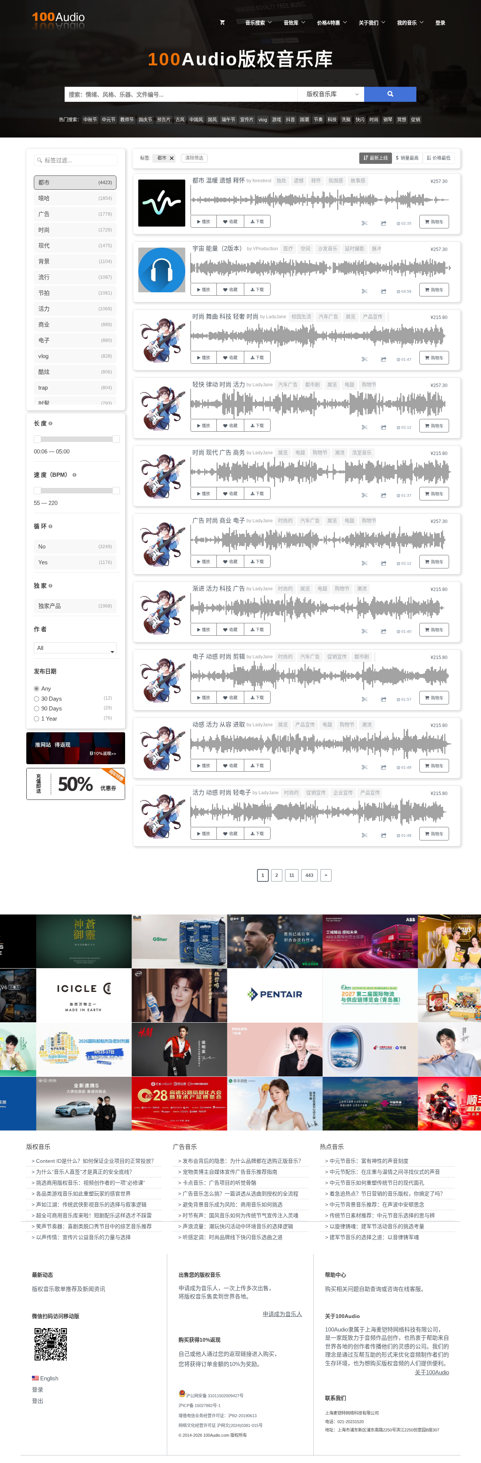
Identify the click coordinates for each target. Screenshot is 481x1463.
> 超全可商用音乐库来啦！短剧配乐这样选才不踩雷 (92, 1215)
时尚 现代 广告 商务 (218, 452)
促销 (415, 119)
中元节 (108, 119)
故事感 (358, 180)
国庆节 (145, 119)
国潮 (304, 119)
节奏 (318, 119)
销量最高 (410, 158)
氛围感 (335, 180)
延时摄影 (355, 248)
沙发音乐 (327, 248)
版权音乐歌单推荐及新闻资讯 (68, 1289)
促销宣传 (337, 656)
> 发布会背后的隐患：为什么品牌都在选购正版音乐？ (241, 1161)
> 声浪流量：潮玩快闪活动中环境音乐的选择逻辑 (235, 1226)
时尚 (373, 119)
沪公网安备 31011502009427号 (215, 1395)
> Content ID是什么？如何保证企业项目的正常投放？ (94, 1161)
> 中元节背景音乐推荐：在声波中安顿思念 (374, 1205)
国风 (212, 119)
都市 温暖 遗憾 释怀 (218, 180)
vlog (263, 119)
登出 (37, 1401)
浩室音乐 (362, 452)
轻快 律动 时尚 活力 (218, 384)
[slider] (37, 439)
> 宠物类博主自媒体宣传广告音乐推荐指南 (227, 1172)
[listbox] (330, 94)
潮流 (340, 452)
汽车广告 (328, 316)
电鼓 (349, 384)
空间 (305, 248)
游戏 (276, 119)
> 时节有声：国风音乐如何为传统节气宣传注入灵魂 (238, 1215)
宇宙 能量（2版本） (218, 248)
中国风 (196, 119)
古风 (180, 119)
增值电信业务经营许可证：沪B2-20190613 (217, 1415)
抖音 (290, 119)
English (48, 1378)
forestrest (262, 180)
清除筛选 (194, 158)
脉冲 (377, 248)
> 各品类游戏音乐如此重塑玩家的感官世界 (81, 1194)
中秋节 (90, 119)
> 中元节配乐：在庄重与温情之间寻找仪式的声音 (382, 1172)
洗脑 (346, 119)
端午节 (228, 119)
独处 (281, 180)
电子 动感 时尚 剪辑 (218, 656)
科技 (332, 119)
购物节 (369, 384)
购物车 (437, 222)
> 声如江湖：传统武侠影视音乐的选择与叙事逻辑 (89, 1205)
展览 (350, 316)
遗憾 (299, 180)
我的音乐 (407, 23)
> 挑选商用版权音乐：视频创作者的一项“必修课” (88, 1183)
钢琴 (387, 119)
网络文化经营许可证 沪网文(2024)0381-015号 (220, 1425)
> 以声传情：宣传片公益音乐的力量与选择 (81, 1237)
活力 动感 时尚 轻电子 (221, 792)
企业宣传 (343, 792)
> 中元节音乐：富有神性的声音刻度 (366, 1161)
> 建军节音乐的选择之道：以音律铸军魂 (372, 1237)
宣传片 (247, 119)
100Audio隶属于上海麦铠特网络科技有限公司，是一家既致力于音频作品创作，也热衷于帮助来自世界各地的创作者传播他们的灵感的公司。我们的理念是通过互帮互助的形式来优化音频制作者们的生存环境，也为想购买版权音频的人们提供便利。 (387, 1346)
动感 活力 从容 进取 (218, 724)
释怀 (316, 180)
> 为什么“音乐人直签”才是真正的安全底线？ (83, 1172)
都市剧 (312, 384)
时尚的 (285, 520)
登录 (440, 23)
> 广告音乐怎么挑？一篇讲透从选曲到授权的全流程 (238, 1194)
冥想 (401, 119)
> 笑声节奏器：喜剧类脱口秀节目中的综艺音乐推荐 (92, 1226)
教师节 (127, 119)
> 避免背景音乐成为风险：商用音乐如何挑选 (230, 1205)
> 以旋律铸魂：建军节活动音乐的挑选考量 (374, 1226)
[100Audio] (58, 23)
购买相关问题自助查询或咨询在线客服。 (376, 1289)
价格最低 (442, 158)
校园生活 (301, 316)
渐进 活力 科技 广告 (218, 588)
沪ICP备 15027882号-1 (199, 1405)
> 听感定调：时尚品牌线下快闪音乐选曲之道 (230, 1237)
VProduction (265, 248)
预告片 (164, 119)
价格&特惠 (328, 23)
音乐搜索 (255, 23)
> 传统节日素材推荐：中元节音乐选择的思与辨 (380, 1215)
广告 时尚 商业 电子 (218, 520)
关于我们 (368, 23)
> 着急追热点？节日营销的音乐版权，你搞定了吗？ (385, 1194)
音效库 (291, 23)
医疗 (288, 248)
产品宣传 (373, 316)
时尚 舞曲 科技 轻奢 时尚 (225, 316)
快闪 (360, 119)
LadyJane (276, 316)
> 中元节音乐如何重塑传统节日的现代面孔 (374, 1183)
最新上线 (379, 158)
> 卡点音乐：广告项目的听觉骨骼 (217, 1183)
